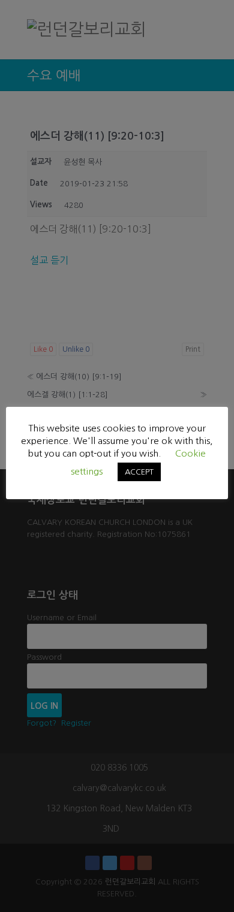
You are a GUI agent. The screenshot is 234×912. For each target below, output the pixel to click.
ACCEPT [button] (139, 472)
